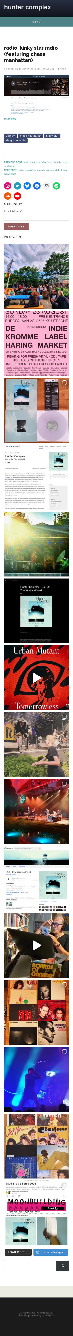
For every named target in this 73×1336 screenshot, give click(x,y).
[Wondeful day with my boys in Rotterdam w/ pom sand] (36, 1012)
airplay (10, 135)
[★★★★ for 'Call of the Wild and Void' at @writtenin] (36, 477)
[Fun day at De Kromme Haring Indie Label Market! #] (36, 276)
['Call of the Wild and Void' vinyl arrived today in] (36, 410)
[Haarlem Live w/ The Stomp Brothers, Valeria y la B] (36, 544)
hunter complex (27, 7)
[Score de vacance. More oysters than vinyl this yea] (36, 1146)
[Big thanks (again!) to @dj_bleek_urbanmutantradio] (36, 677)
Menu (36, 21)
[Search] (62, 1266)
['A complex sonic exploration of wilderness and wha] (36, 611)
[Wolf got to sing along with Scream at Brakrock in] (36, 744)
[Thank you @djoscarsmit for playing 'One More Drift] (36, 945)
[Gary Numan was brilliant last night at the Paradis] (36, 1079)
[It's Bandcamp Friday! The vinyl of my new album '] (36, 878)
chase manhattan (30, 135)
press (62, 69)
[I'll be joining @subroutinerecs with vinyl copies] (36, 343)
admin (50, 69)
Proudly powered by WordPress (36, 1315)
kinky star (52, 135)
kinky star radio (16, 140)
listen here (10, 118)
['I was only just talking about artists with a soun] (36, 1213)
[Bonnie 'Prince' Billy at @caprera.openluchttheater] (36, 811)
